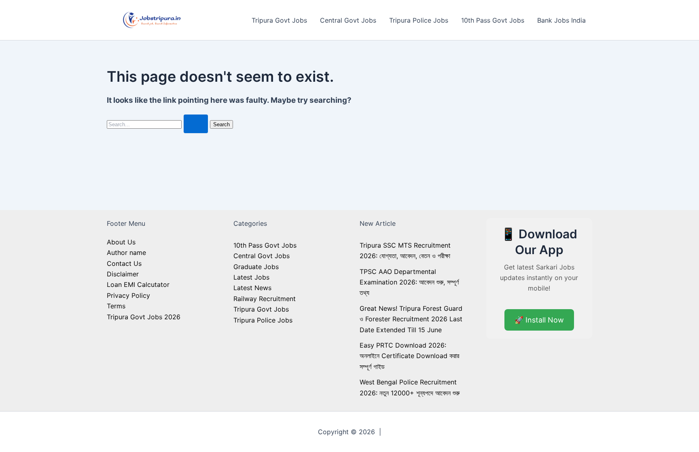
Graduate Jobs (256, 267)
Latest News (252, 288)
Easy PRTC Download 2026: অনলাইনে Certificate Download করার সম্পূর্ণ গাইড (409, 356)
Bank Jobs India (561, 20)
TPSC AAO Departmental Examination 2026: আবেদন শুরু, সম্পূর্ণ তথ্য (409, 282)
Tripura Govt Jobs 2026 (143, 317)
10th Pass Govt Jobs (492, 20)
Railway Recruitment (264, 299)
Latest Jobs (251, 277)
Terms (116, 306)
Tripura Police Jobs (418, 20)
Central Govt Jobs (348, 20)
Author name (126, 252)
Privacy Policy (128, 295)
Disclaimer (123, 274)
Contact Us (124, 263)
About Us (121, 242)
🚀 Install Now (539, 320)
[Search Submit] (196, 124)
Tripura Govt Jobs (279, 20)
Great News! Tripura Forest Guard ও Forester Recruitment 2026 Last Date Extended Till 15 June (411, 319)
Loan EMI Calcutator (138, 284)
